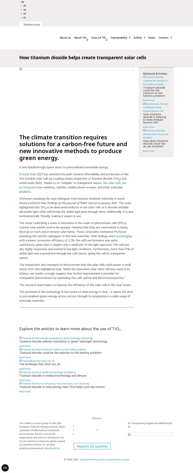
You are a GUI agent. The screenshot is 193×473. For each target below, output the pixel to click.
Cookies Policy (113, 459)
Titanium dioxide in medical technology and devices (53, 375)
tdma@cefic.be (51, 448)
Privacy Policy (98, 459)
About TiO (81, 38)
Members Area (30, 24)
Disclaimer (85, 459)
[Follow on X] (97, 430)
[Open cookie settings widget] (5, 467)
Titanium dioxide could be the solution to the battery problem (154, 91)
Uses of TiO (99, 38)
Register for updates (92, 446)
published (34, 203)
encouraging (124, 236)
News (151, 37)
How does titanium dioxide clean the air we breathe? (155, 143)
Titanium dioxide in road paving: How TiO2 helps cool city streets (62, 387)
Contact (164, 37)
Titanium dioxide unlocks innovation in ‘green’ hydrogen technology (63, 341)
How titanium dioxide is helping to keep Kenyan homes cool (154, 118)
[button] (22, 1)
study (25, 174)
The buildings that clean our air (39, 364)
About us (65, 37)
